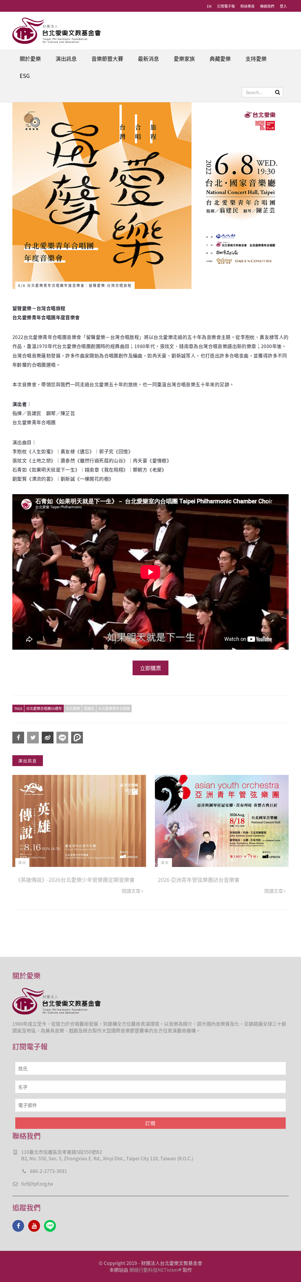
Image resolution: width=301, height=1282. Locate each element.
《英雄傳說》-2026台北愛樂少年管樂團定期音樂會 (75, 879)
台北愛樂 (73, 708)
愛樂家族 (184, 58)
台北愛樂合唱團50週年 (44, 708)
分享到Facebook (18, 737)
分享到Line (62, 737)
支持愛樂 (256, 58)
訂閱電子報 (226, 6)
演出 (22, 862)
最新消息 (148, 58)
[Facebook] (18, 1226)
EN (209, 6)
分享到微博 (47, 737)
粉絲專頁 (247, 6)
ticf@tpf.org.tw (37, 1183)
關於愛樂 (30, 58)
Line (50, 1226)
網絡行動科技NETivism (153, 1269)
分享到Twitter (33, 737)
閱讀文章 (131, 890)
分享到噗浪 (77, 737)
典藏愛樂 (220, 58)
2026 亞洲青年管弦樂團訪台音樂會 (199, 879)
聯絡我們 (267, 6)
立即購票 (150, 668)
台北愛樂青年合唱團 (114, 708)
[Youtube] (34, 1226)
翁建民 (89, 708)
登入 (283, 6)
